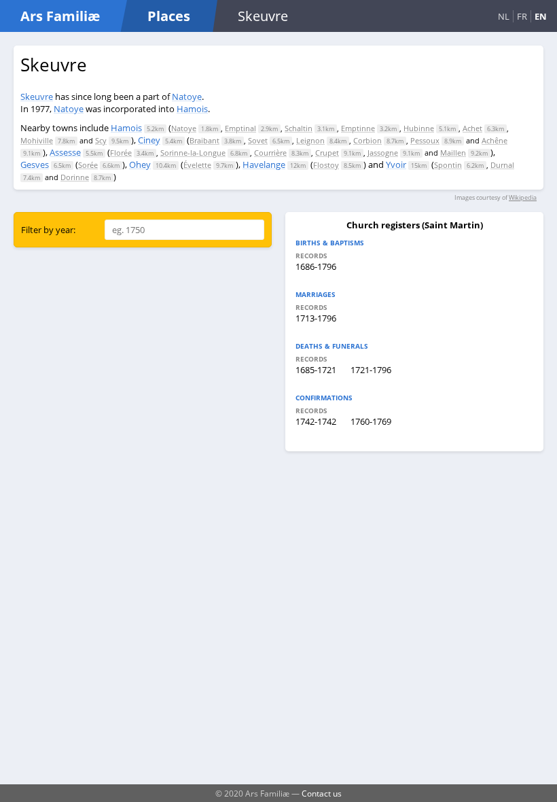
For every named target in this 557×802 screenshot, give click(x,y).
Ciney (149, 140)
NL (503, 16)
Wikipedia (523, 197)
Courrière (270, 152)
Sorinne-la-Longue (193, 152)
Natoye (187, 96)
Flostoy (326, 165)
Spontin (448, 165)
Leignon (310, 140)
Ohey (140, 164)
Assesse (65, 152)
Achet (472, 128)
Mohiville (36, 140)
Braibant (204, 140)
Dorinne (74, 177)
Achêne (494, 140)
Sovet (258, 140)
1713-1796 (315, 318)
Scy (101, 140)
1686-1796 (315, 266)
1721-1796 (371, 370)
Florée (121, 152)
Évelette (197, 165)
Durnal (502, 165)
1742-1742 (315, 421)
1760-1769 (371, 421)
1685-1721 (315, 370)
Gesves (34, 164)
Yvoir (396, 164)
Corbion (367, 140)
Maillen (453, 152)
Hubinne (418, 128)
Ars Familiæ (60, 16)
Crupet (327, 152)
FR (522, 16)
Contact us (322, 793)
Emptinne (358, 128)
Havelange (263, 164)
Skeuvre (36, 96)
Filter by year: (48, 230)
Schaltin (298, 128)
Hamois (192, 109)
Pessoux (424, 140)
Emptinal (240, 128)
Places (168, 16)
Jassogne (382, 152)
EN (541, 16)
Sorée (88, 165)
